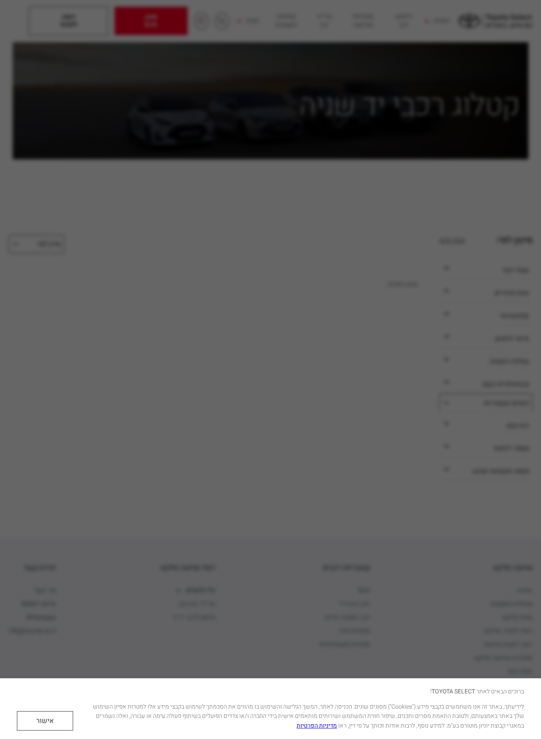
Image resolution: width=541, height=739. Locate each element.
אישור (45, 721)
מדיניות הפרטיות (317, 725)
